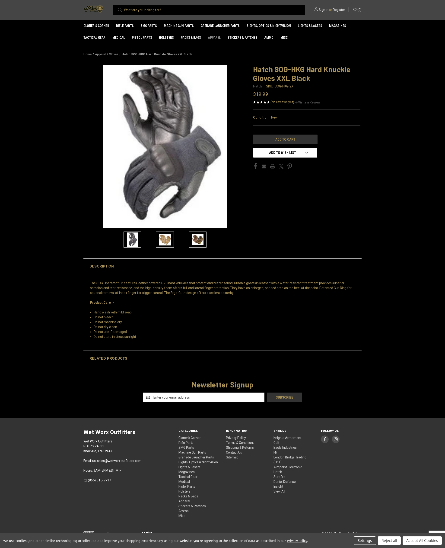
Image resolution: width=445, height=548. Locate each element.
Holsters (166, 37)
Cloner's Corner (96, 26)
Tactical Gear (94, 37)
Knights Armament (287, 438)
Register (339, 10)
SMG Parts (149, 26)
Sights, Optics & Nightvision (269, 26)
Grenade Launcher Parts (220, 26)
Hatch (277, 472)
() (359, 10)
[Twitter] (281, 166)
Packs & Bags (191, 37)
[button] (307, 102)
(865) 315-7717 (99, 480)
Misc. (284, 37)
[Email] (264, 166)
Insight (278, 486)
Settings (365, 540)
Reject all (389, 540)
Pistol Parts (142, 37)
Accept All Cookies (422, 540)
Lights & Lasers (310, 26)
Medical (118, 37)
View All (279, 491)
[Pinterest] (289, 166)
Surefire (279, 477)
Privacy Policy (236, 438)
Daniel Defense (284, 482)
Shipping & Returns (240, 447)
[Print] (272, 166)
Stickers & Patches (242, 37)
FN (275, 452)
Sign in (323, 10)
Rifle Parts (125, 26)
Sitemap (232, 457)
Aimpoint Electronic (287, 467)
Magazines (337, 26)
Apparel (214, 37)
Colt (276, 443)
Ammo (268, 37)
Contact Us (234, 452)
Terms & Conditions (240, 443)
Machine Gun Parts (179, 26)
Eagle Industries (285, 447)
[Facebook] (255, 166)
